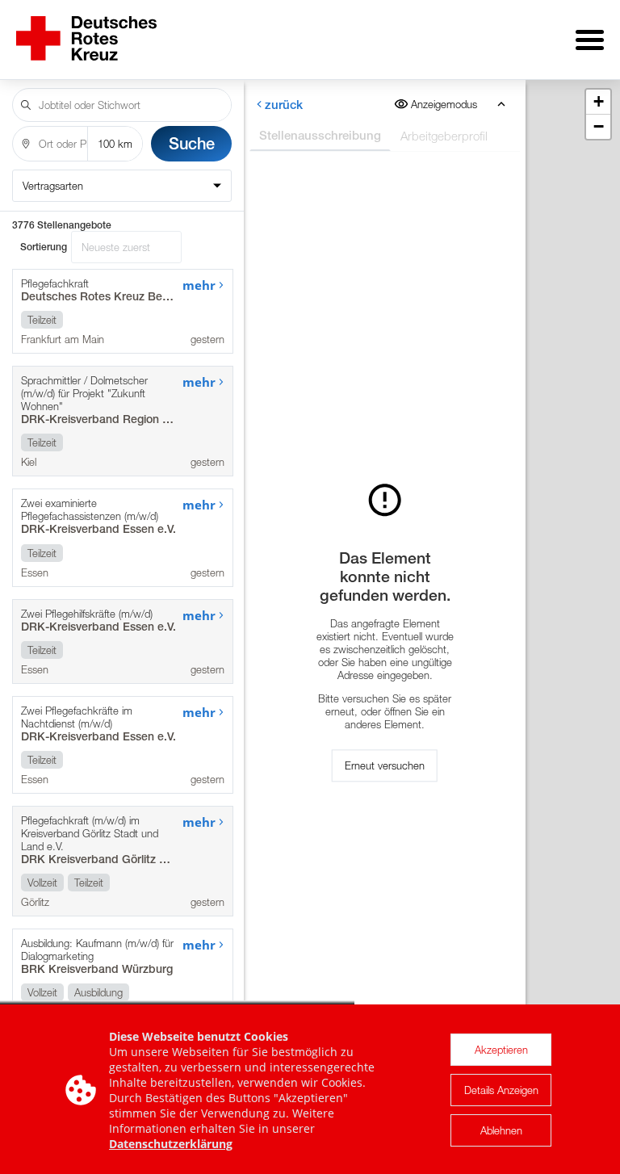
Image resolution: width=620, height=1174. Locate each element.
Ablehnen (501, 1130)
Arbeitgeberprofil (444, 135)
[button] (598, 102)
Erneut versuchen (385, 765)
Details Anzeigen (501, 1090)
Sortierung (43, 247)
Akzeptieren (501, 1049)
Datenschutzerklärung (170, 1143)
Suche (192, 143)
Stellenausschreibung (320, 135)
